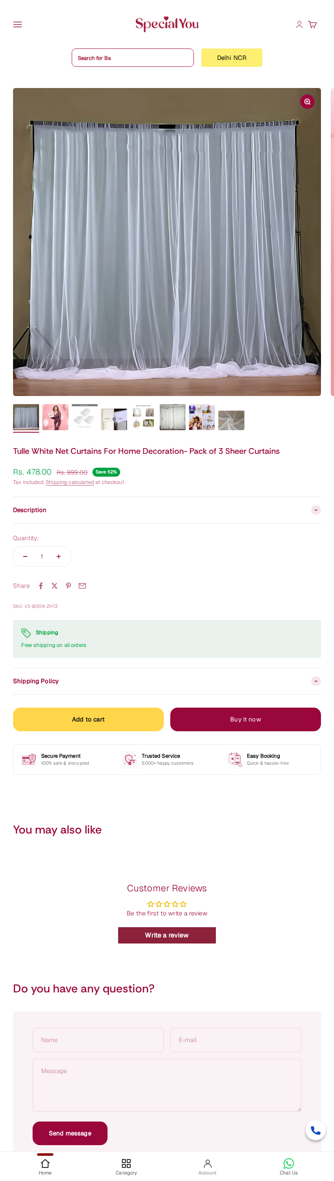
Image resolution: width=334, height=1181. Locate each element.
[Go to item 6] (173, 418)
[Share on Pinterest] (68, 586)
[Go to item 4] (114, 421)
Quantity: (26, 538)
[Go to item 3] (85, 418)
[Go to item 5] (143, 418)
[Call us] (315, 1130)
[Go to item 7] (202, 418)
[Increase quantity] (58, 556)
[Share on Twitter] (55, 586)
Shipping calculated (70, 482)
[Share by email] (82, 586)
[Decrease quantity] (25, 556)
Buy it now (245, 719)
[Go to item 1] (26, 418)
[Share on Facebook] (41, 586)
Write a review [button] (167, 935)
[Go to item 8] (231, 422)
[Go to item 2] (55, 418)
